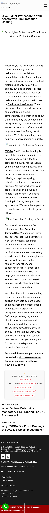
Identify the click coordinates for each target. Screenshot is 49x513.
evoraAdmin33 (24, 379)
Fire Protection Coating (24, 387)
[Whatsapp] (8, 456)
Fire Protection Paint (27, 383)
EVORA (9, 151)
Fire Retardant (7, 481)
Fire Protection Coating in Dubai (24, 391)
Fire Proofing (7, 477)
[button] (45, 5)
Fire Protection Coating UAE (24, 395)
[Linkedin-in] (3, 456)
